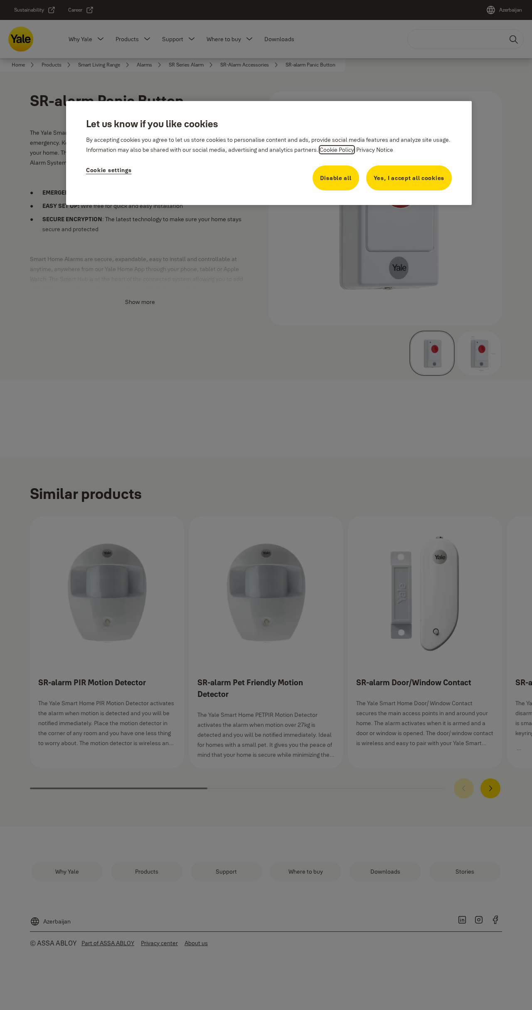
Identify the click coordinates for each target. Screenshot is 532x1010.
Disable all (336, 178)
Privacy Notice (374, 149)
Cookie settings (109, 170)
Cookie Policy (337, 149)
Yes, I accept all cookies (409, 178)
